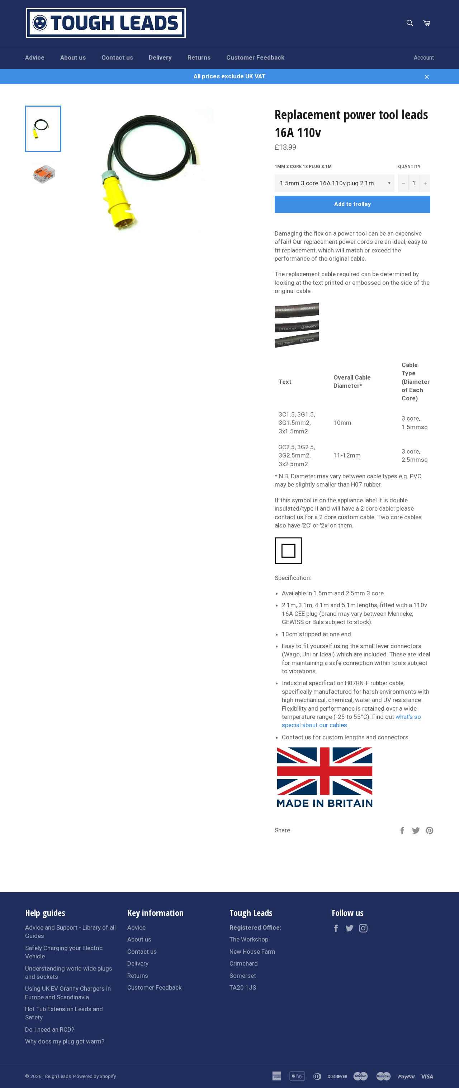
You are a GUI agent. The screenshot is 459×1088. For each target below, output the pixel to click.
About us (73, 57)
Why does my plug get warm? (64, 1041)
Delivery (160, 57)
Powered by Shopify (94, 1076)
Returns (199, 57)
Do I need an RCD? (49, 1029)
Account (424, 57)
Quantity (409, 166)
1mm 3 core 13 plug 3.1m (303, 166)
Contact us (117, 57)
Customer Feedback (255, 57)
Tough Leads (57, 1076)
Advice (34, 57)
